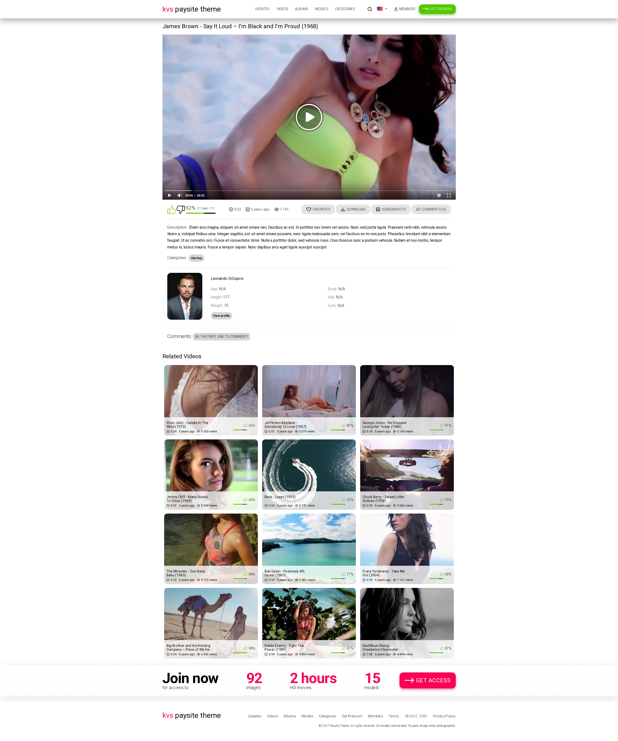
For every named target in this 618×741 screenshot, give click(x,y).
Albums (301, 9)
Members (407, 9)
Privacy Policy (444, 716)
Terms (394, 716)
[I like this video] (171, 209)
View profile (221, 316)
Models (321, 9)
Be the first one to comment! (221, 337)
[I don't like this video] (181, 209)
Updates (262, 9)
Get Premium (440, 9)
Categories (345, 9)
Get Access (433, 680)
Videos (282, 9)
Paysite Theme (191, 9)
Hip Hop (196, 258)
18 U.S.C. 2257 (416, 716)
